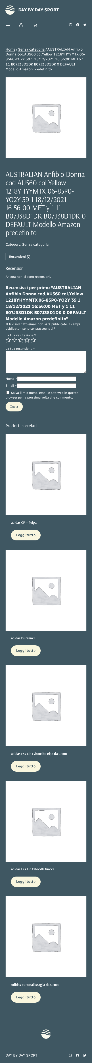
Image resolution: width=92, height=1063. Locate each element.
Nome (11, 379)
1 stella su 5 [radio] (8, 340)
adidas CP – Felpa (24, 522)
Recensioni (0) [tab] (19, 257)
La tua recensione (20, 349)
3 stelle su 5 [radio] (20, 340)
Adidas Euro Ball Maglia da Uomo (35, 985)
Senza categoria (31, 49)
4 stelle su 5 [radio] (27, 340)
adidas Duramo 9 (23, 638)
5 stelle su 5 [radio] (33, 340)
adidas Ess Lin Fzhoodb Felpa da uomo (39, 754)
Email (11, 386)
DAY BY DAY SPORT (38, 9)
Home (10, 49)
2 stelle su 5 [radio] (14, 340)
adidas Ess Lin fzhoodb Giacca (32, 869)
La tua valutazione (21, 335)
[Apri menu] (8, 24)
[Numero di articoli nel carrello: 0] (35, 24)
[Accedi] (20, 24)
